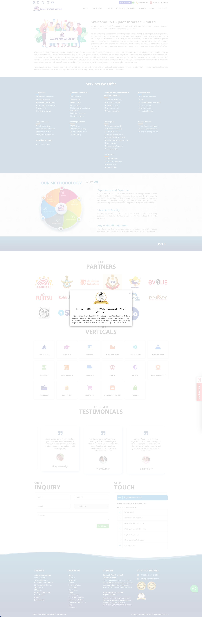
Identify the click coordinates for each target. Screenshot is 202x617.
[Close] (130, 293)
